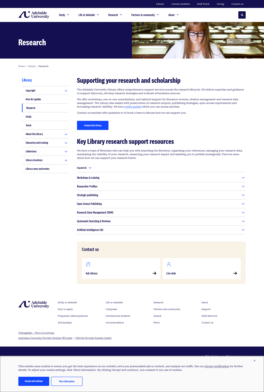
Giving (220, 4)
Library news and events (38, 169)
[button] (254, 361)
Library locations (34, 160)
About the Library (34, 134)
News (157, 322)
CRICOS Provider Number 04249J (93, 338)
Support (206, 309)
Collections (31, 151)
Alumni (157, 316)
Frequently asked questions (73, 316)
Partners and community (167, 309)
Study (28, 117)
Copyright (30, 90)
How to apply (65, 309)
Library (160, 4)
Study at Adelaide (67, 302)
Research (30, 108)
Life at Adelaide (114, 302)
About (205, 302)
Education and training (37, 143)
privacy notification (216, 366)
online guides (133, 106)
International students (118, 316)
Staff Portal (203, 4)
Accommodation (115, 322)
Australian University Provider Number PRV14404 (45, 338)
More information (66, 381)
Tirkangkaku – (36, 333)
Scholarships (65, 322)
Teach (28, 125)
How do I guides (33, 99)
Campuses (111, 309)
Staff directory (209, 316)
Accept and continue (34, 381)
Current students (180, 4)
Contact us (237, 4)
